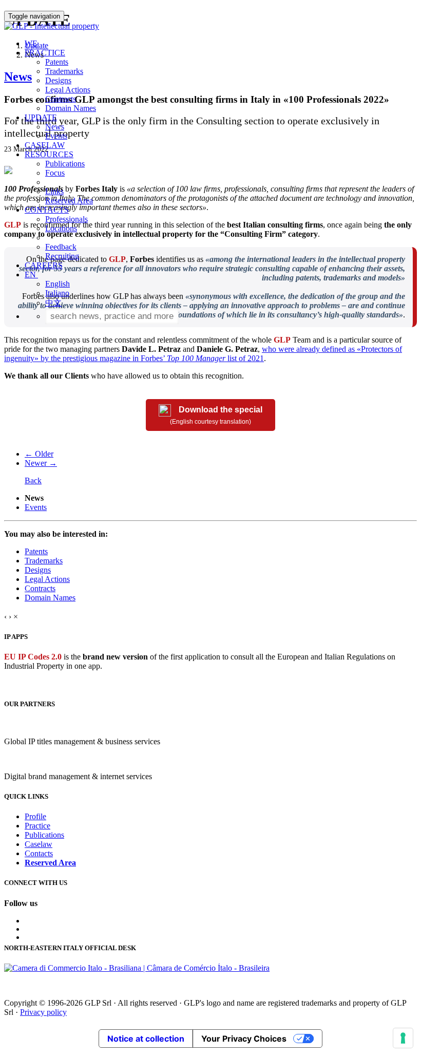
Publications (65, 163)
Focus (55, 172)
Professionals (66, 219)
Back (33, 480)
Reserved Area (69, 200)
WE (31, 43)
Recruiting (62, 256)
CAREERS (44, 265)
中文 (53, 302)
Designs (58, 80)
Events (56, 135)
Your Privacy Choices (243, 1038)
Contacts (39, 853)
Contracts (60, 99)
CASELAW (45, 145)
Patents (56, 62)
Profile (35, 816)
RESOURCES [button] (49, 154)
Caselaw (38, 844)
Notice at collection (145, 1038)
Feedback (60, 246)
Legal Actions (67, 89)
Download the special (216, 416)
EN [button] (31, 274)
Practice (37, 825)
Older (39, 453)
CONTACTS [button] (47, 209)
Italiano (57, 293)
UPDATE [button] (41, 117)
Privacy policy (43, 1012)
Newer (41, 463)
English (57, 283)
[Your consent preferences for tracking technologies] (403, 1038)
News (54, 126)
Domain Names (70, 108)
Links (54, 191)
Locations (61, 228)
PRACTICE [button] (45, 52)
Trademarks (64, 71)
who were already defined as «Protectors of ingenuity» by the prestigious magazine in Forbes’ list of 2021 (203, 354)
